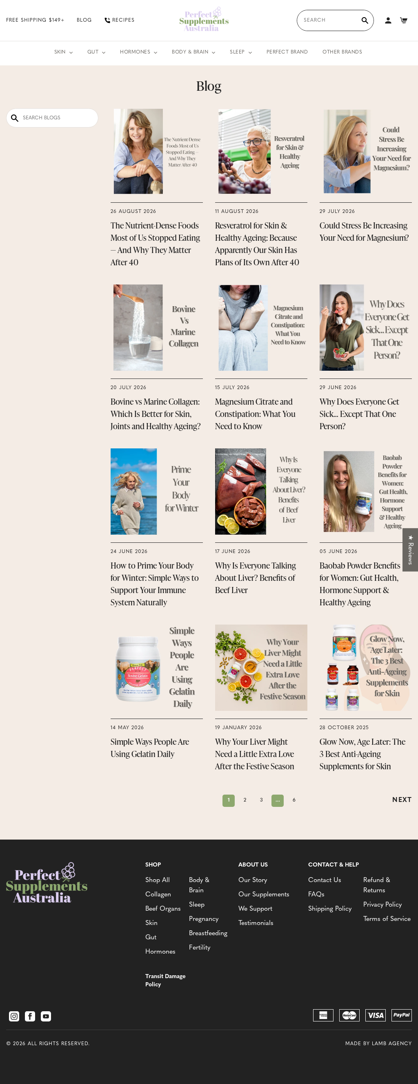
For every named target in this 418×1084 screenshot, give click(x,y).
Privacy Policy (382, 905)
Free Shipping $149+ (35, 20)
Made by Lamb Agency (378, 1043)
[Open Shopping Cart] (403, 20)
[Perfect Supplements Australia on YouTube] (46, 1016)
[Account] (388, 20)
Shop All (157, 880)
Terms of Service (387, 919)
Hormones (135, 52)
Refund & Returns (376, 885)
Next (402, 800)
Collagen (158, 894)
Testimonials (255, 923)
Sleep (237, 52)
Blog (84, 20)
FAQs (316, 894)
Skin (60, 52)
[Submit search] (365, 20)
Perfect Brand (287, 52)
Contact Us (324, 880)
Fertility (199, 948)
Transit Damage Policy (165, 981)
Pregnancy (203, 919)
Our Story (252, 880)
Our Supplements (263, 894)
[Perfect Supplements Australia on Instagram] (14, 1016)
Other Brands (342, 52)
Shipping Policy (329, 909)
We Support (255, 909)
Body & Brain (190, 52)
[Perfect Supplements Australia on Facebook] (30, 1016)
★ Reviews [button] (410, 550)
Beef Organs (163, 909)
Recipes (123, 20)
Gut (93, 52)
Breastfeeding (207, 933)
